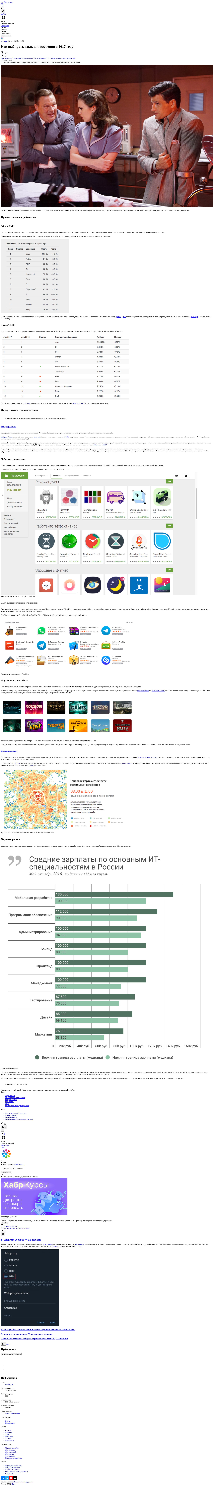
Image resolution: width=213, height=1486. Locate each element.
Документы (9, 1454)
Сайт (3, 1147)
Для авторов (10, 1450)
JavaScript (194, 317)
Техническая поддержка (23, 1482)
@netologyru (18, 1164)
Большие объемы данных (147, 757)
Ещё (7, 1344)
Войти (7, 1421)
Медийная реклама (12, 1467)
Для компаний (10, 1452)
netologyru (4, 41)
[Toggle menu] (2, 2)
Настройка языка (7, 1482)
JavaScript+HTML (158, 691)
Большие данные (9, 751)
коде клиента (48, 1244)
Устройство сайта (12, 1448)
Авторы (8, 1438)
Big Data (17, 763)
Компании (9, 1436)
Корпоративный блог (13, 1465)
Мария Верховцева (12, 1413)
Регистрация (10, 1423)
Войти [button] (3, 14)
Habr (13, 1484)
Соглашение (10, 1456)
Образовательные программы (16, 1471)
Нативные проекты (12, 1469)
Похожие (18, 1354)
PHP (124, 317)
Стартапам (9, 1473)
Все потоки (8, 2)
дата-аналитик (126, 763)
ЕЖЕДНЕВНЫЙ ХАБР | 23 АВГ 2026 (15, 1228)
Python (118, 317)
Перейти (4, 1223)
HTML (66, 437)
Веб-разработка (8, 426)
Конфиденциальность (13, 1458)
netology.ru (9, 1385)
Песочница (9, 1440)
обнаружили (79, 1244)
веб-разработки (143, 691)
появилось (56, 1246)
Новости (8, 1432)
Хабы (7, 1434)
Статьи (8, 1430)
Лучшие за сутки (7, 1354)
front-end (37, 437)
